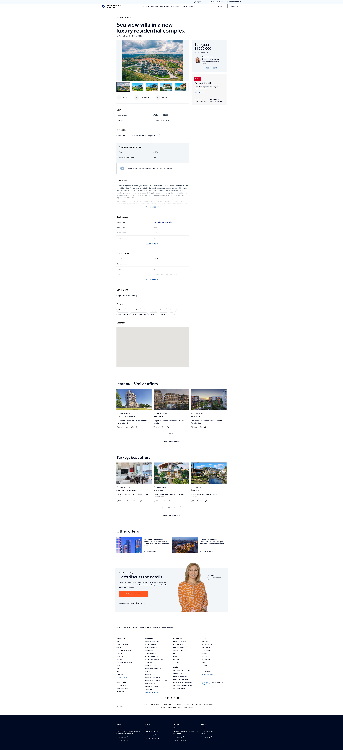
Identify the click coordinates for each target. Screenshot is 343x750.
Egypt (118, 671)
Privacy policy (155, 704)
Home (118, 628)
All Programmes (121, 677)
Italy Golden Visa (150, 683)
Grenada (119, 647)
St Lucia (119, 653)
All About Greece (179, 688)
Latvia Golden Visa (151, 653)
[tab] (170, 433)
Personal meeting (207, 675)
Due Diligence (206, 647)
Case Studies (175, 6)
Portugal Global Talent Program (156, 680)
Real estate (120, 17)
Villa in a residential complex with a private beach (132, 495)
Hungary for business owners (155, 659)
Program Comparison (180, 641)
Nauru (118, 665)
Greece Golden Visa (151, 647)
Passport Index (178, 644)
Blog (174, 653)
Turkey (128, 17)
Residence (154, 6)
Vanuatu (119, 659)
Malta (118, 641)
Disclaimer (177, 704)
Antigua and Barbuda (123, 650)
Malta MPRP (149, 650)
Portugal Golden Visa (152, 641)
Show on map (121, 737)
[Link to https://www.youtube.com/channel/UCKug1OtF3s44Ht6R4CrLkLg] (178, 698)
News (175, 656)
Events (204, 662)
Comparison (164, 6)
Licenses (204, 653)
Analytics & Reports (180, 650)
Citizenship (145, 6)
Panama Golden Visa (152, 686)
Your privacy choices (206, 704)
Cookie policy (167, 704)
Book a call (234, 6)
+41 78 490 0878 (210, 68)
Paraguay (119, 674)
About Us (192, 6)
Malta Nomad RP (150, 665)
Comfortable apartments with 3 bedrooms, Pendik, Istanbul (207, 422)
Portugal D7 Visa (150, 674)
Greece (147, 671)
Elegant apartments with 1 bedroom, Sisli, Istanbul (169, 422)
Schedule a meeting (133, 594)
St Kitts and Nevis (122, 644)
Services (204, 656)
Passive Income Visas (180, 679)
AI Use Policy (188, 704)
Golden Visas (177, 673)
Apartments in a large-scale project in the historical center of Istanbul (212, 543)
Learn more (198, 92)
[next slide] (180, 433)
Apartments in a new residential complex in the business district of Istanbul (156, 544)
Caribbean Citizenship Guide (182, 685)
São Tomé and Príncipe (124, 662)
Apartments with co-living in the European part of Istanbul (131, 422)
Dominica (119, 656)
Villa (170, 222)
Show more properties (171, 441)
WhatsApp (221, 6)
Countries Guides (122, 688)
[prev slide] (162, 433)
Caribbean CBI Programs (181, 670)
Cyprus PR (148, 689)
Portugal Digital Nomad (153, 677)
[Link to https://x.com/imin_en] (175, 698)
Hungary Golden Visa (152, 644)
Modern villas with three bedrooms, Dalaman (204, 495)
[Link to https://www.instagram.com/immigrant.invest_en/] (168, 698)
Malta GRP (148, 662)
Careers (204, 665)
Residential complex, (161, 222)
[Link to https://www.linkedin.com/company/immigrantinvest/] (171, 698)
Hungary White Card (152, 656)
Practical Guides (178, 647)
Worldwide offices (208, 644)
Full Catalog (120, 691)
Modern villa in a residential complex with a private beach (169, 495)
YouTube (176, 662)
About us (205, 641)
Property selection (122, 685)
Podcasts (176, 659)
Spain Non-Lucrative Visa (153, 668)
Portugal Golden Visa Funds (182, 682)
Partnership (206, 659)
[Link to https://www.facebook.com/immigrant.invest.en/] (165, 698)
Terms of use (143, 704)
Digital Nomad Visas (180, 676)
